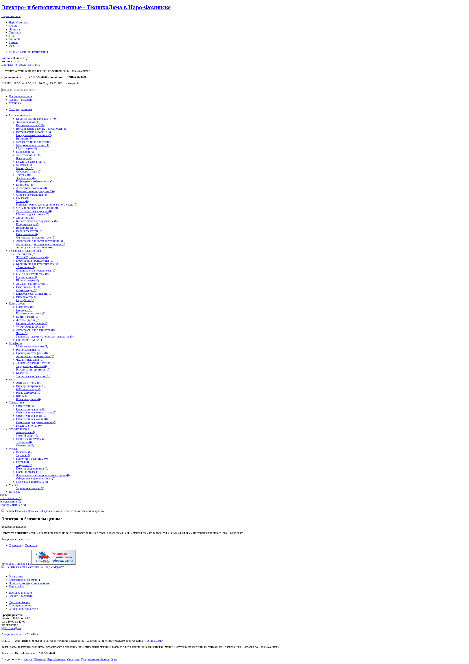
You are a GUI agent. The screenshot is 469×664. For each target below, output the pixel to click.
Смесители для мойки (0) (32, 419)
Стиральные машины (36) (32, 194)
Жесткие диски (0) (27, 320)
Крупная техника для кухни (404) (37, 118)
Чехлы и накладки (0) (29, 359)
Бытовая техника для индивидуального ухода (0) (46, 204)
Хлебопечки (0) (26, 178)
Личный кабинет (19, 51)
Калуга (13, 25)
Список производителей (24, 608)
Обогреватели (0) (27, 234)
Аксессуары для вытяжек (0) (34, 247)
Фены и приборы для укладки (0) (37, 207)
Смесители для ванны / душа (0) (36, 412)
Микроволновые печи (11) (32, 145)
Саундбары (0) (25, 300)
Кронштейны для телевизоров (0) (37, 263)
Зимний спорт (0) (27, 435)
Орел (12, 45)
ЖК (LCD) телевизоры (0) (32, 257)
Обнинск (14, 29)
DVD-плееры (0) (26, 277)
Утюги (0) (22, 201)
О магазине (16, 576)
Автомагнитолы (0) (28, 382)
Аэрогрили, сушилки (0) (31, 188)
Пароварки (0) (25, 151)
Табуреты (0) (24, 465)
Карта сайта (16, 586)
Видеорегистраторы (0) (30, 386)
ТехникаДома (153, 640)
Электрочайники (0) (28, 155)
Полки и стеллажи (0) (29, 471)
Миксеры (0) (24, 164)
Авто (12, 379)
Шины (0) (22, 395)
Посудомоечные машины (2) (34, 135)
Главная (20, 511)
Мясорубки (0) (25, 168)
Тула (11, 35)
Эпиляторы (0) (25, 217)
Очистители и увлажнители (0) (35, 237)
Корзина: (7, 58)
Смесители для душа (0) (31, 415)
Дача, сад (14, 491)
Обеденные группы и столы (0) (35, 478)
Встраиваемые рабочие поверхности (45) (41, 128)
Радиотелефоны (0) (28, 349)
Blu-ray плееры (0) (27, 280)
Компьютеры (17, 303)
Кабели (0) (22, 372)
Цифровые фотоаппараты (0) (34, 293)
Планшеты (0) (25, 306)
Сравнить (15, 545)
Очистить (31, 545)
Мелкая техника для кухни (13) (35, 141)
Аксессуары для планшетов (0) (35, 329)
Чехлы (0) (22, 333)
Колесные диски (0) (28, 399)
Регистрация (40, 51)
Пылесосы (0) (24, 197)
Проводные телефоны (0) (32, 353)
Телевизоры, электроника (25, 250)
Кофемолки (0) (25, 184)
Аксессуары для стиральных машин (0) (40, 244)
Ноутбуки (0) (24, 310)
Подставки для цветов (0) (32, 468)
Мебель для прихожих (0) (32, 481)
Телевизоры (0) (25, 254)
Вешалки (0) (24, 452)
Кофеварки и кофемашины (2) (34, 181)
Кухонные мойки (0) (29, 425)
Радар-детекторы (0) (28, 392)
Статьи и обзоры (19, 602)
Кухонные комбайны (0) (31, 161)
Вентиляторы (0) (26, 227)
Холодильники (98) (28, 122)
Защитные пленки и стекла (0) (35, 362)
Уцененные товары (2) (30, 488)
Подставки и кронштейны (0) (34, 260)
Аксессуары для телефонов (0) (35, 356)
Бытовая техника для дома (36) (35, 191)
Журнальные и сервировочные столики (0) (43, 475)
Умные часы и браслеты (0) (33, 376)
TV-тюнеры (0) (25, 267)
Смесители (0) (25, 405)
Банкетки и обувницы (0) (32, 458)
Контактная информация (24, 579)
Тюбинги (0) (24, 442)
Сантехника (16, 402)
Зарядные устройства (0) (31, 366)
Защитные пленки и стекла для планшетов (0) (44, 336)
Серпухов (15, 32)
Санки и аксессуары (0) (30, 438)
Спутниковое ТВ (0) (28, 287)
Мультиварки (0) (26, 148)
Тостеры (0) (23, 174)
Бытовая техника (19, 115)
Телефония (15, 343)
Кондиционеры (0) (27, 224)
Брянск (13, 42)
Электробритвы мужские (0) (34, 211)
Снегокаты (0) (25, 445)
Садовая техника (52, 511)
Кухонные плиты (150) (30, 125)
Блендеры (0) (24, 158)
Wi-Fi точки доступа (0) (30, 326)
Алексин (14, 39)
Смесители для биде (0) (30, 409)
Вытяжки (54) (24, 138)
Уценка (13, 485)
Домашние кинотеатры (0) (32, 283)
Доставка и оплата (20, 96)
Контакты (34, 64)
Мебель (13, 448)
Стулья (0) (22, 461)
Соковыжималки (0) (28, 171)
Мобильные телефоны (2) (32, 346)
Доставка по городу (13, 64)
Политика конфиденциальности (29, 583)
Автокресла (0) (25, 432)
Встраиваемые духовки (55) (33, 131)
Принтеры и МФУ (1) (29, 339)
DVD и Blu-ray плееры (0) (32, 273)
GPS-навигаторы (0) (28, 389)
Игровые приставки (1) (30, 313)
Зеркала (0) (23, 455)
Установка (15, 102)
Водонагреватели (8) (29, 230)
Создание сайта (11, 634)
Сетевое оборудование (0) (32, 323)
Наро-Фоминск (11, 16)
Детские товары (19, 428)
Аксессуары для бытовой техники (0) (39, 240)
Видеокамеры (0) (26, 296)
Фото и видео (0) (26, 290)
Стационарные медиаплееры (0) (36, 270)
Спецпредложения (20, 109)
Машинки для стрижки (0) (32, 214)
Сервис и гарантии (21, 99)
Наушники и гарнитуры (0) (33, 369)
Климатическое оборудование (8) (37, 221)
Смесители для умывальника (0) (36, 422)
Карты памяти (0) (27, 316)
